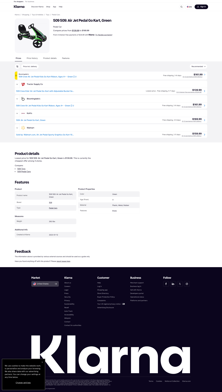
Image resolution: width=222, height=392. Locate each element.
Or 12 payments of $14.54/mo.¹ (193, 77)
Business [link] (135, 277)
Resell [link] (66, 308)
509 (50, 203)
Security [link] (67, 297)
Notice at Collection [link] (172, 381)
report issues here (63, 261)
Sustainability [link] (69, 304)
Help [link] (99, 283)
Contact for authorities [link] (72, 325)
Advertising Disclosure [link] (105, 308)
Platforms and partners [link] (138, 301)
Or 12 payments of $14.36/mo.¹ (192, 136)
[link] (166, 284)
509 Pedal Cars (24, 171)
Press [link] (66, 293)
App (54, 7)
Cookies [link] (159, 381)
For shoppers (18, 2)
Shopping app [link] (102, 290)
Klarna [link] (17, 15)
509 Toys (21, 169)
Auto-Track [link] (68, 311)
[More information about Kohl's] (17, 113)
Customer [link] (103, 277)
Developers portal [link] (136, 293)
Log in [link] (99, 286)
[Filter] (17, 66)
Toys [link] (47, 15)
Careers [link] (67, 286)
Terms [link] (151, 381)
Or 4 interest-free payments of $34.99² (189, 92)
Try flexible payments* (103, 35)
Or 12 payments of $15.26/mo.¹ (192, 121)
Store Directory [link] (103, 293)
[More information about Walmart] (17, 128)
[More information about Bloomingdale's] (17, 98)
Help (60, 7)
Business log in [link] (135, 286)
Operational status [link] (137, 297)
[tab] (18, 58)
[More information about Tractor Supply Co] (17, 84)
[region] (23, 374)
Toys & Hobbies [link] (37, 15)
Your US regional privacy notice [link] (108, 304)
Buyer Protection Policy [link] (106, 297)
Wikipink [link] (67, 318)
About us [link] (67, 283)
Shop (48, 7)
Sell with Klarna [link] (136, 290)
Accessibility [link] (69, 315)
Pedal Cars (53, 208)
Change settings (23, 383)
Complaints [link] (101, 301)
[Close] (42, 362)
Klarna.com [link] (186, 381)
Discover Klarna (37, 7)
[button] (189, 6)
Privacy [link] (67, 301)
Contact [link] (67, 322)
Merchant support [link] (137, 283)
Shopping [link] (25, 15)
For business (29, 2)
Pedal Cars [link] (56, 15)
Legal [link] (66, 290)
